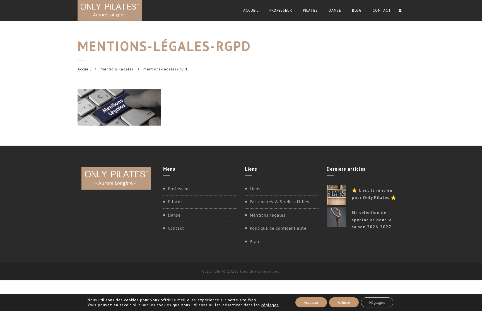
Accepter (311, 302)
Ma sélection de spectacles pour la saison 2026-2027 (372, 219)
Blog (357, 10)
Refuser (344, 302)
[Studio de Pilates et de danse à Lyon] (110, 10)
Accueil (251, 10)
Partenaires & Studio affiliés (279, 201)
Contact (382, 10)
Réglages (377, 302)
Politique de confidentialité (278, 228)
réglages (270, 304)
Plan (254, 241)
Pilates (310, 10)
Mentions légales (117, 69)
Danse (335, 10)
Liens (255, 188)
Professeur (280, 10)
